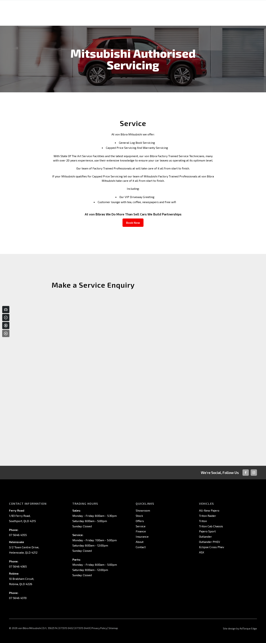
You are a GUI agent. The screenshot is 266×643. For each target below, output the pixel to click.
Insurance (142, 536)
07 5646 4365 (18, 566)
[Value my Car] (5, 309)
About (139, 541)
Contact (141, 547)
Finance (141, 531)
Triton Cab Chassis (211, 526)
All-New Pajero (209, 510)
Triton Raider (207, 515)
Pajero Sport (207, 531)
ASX (201, 552)
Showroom (143, 510)
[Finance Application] (5, 325)
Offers (140, 521)
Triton (203, 521)
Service (140, 526)
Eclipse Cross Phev (211, 547)
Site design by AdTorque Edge (240, 628)
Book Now (133, 222)
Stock (139, 515)
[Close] (5, 333)
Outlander (205, 536)
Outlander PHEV (209, 541)
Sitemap (113, 628)
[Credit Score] (5, 317)
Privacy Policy (99, 628)
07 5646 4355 (18, 535)
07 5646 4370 (18, 598)
